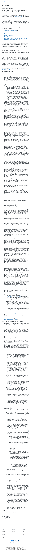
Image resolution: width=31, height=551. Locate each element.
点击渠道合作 (14, 531)
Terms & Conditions (18, 16)
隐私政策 (22, 547)
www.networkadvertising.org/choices (13, 313)
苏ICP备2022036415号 (23, 549)
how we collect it (7, 32)
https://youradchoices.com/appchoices (14, 296)
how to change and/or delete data (10, 36)
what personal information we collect (10, 30)
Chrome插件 (3, 531)
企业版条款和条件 (19, 547)
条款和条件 (14, 547)
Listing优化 (3, 534)
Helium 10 (8, 547)
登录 (26, 1)
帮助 (23, 531)
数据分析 (3, 537)
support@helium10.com (6, 69)
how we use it (6, 33)
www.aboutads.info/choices (22, 310)
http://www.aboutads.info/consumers (10, 319)
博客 (23, 534)
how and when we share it (9, 35)
